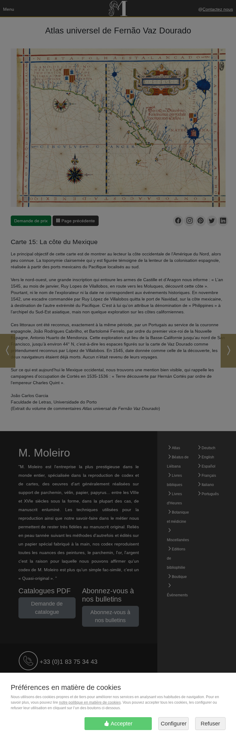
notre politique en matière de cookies (90, 702)
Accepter (120, 724)
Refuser (210, 724)
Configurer (174, 724)
